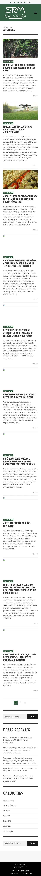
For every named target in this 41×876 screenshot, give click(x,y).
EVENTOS (6, 816)
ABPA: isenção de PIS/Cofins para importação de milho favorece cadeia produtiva (20, 199)
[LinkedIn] (21, 2)
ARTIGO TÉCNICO (9, 806)
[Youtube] (25, 2)
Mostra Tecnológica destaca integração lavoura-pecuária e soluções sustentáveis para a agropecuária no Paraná (20, 750)
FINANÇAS (7, 821)
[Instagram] (17, 2)
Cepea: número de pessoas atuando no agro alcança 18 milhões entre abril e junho (18, 333)
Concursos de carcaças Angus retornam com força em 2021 (19, 395)
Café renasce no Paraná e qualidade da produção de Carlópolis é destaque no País (19, 461)
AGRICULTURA (8, 801)
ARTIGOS (6, 811)
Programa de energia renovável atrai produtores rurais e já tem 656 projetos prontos (19, 263)
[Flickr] (14, 2)
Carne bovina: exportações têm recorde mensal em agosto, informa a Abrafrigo (19, 657)
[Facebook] (10, 2)
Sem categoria (8, 61)
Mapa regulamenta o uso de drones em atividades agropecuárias (17, 129)
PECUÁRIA (7, 826)
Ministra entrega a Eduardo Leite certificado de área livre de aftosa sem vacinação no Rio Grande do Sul (19, 588)
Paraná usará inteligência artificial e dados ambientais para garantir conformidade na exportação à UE (18, 778)
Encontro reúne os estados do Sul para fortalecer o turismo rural (19, 67)
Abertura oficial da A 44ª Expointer (16, 524)
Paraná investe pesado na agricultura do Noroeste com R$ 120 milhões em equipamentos (17, 740)
